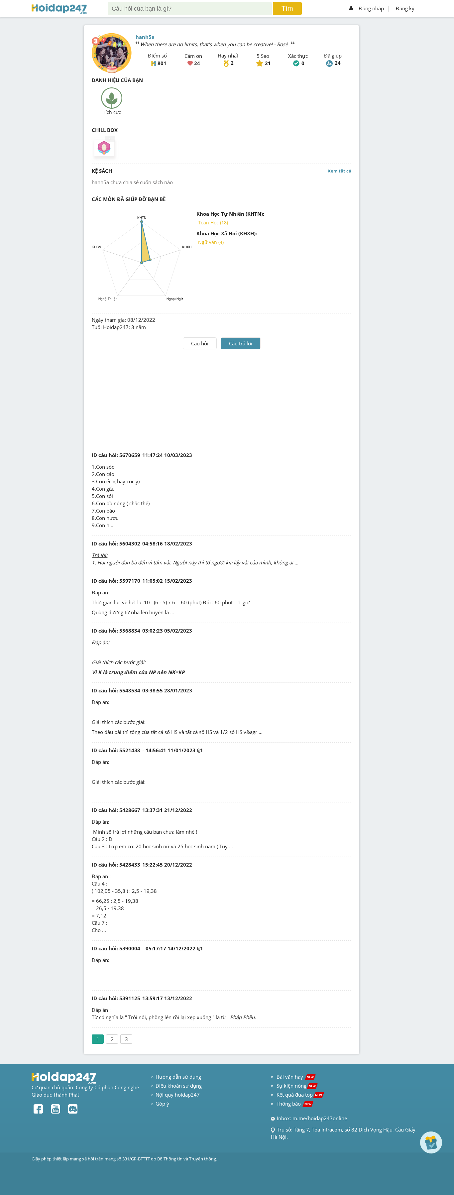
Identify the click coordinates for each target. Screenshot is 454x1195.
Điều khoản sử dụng (179, 1085)
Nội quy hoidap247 (178, 1094)
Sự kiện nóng (296, 1085)
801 (162, 63)
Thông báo (294, 1103)
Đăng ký (405, 8)
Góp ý (162, 1103)
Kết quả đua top (299, 1094)
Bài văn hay (294, 1076)
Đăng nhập (371, 8)
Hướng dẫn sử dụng (178, 1076)
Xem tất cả (339, 171)
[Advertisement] (222, 399)
